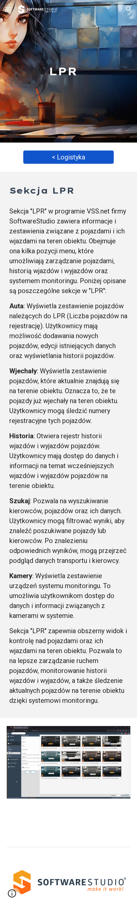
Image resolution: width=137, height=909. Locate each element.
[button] (8, 9)
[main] (68, 71)
